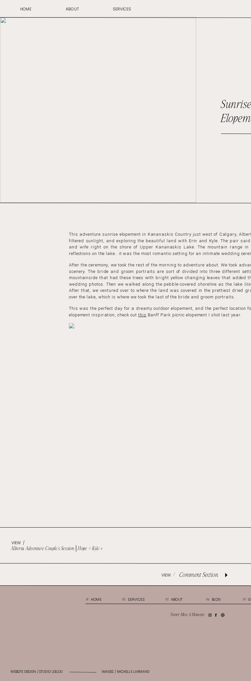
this (142, 314)
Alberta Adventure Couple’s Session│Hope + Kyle (55, 548)
